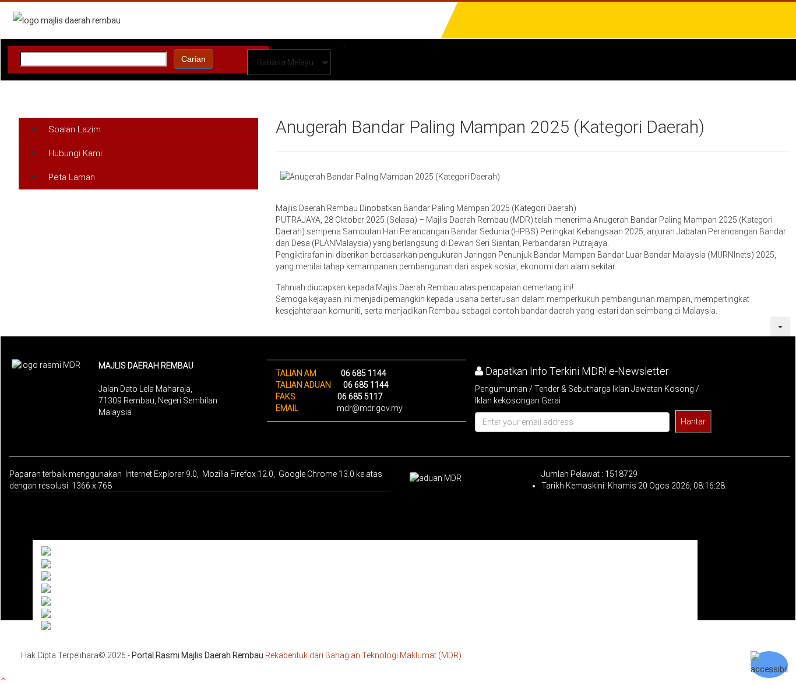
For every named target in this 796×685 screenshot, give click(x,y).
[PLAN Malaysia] (73, 563)
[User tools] (780, 326)
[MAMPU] (60, 576)
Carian (193, 59)
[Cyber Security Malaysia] (89, 588)
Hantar (693, 421)
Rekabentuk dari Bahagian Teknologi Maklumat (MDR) (363, 655)
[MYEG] (57, 601)
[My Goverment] (71, 551)
